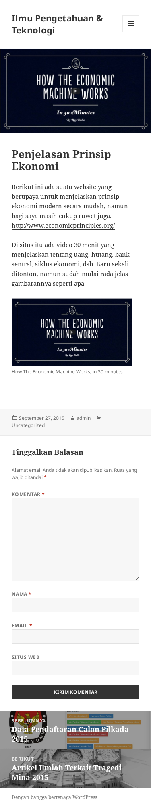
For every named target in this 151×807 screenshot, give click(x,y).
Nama (22, 594)
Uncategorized (28, 425)
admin (84, 418)
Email (22, 625)
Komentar (28, 494)
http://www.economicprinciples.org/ (63, 225)
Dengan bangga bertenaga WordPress (54, 797)
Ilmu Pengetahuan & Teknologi (57, 24)
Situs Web (25, 656)
